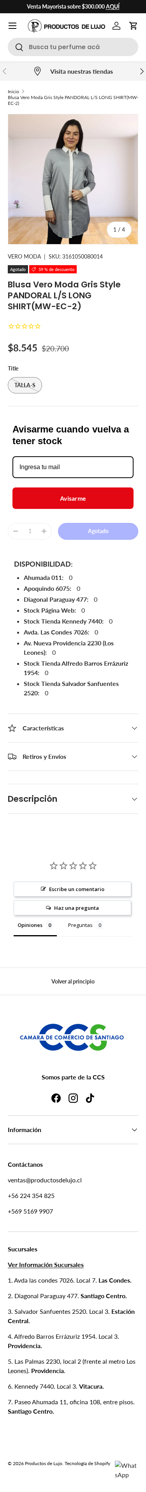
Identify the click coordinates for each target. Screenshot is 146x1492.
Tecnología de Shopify (87, 1463)
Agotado (98, 531)
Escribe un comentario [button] (76, 889)
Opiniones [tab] (30, 925)
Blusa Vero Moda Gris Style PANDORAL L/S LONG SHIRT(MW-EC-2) (73, 100)
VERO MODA (24, 256)
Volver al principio (73, 981)
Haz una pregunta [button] (76, 907)
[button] (133, 25)
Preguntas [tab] (80, 925)
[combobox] (73, 47)
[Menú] (12, 25)
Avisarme (73, 498)
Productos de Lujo (43, 1463)
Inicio (13, 91)
